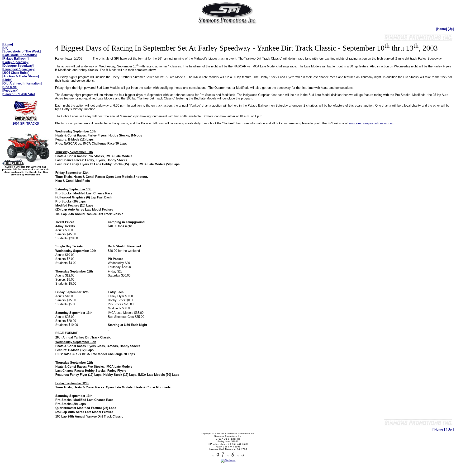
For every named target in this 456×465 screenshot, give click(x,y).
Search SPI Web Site (18, 94)
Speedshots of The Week (21, 51)
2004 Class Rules (15, 73)
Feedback (10, 90)
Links (7, 80)
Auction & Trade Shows (20, 76)
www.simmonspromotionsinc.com (371, 123)
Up (451, 29)
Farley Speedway (15, 62)
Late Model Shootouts (19, 55)
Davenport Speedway (18, 69)
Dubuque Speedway (18, 65)
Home (441, 29)
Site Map (9, 87)
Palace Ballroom (15, 58)
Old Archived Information (22, 83)
